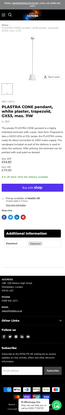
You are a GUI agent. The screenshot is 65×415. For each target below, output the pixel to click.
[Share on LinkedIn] (16, 217)
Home (5, 25)
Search (11, 404)
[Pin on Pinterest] (23, 217)
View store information (16, 205)
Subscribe (53, 371)
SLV (7, 121)
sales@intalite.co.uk (12, 310)
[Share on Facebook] (4, 217)
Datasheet (35, 243)
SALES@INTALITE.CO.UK (25, 3)
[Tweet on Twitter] (10, 217)
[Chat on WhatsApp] (57, 405)
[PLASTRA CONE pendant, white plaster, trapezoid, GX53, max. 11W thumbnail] (7, 89)
